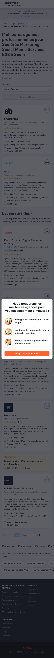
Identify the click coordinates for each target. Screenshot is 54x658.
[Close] (49, 302)
